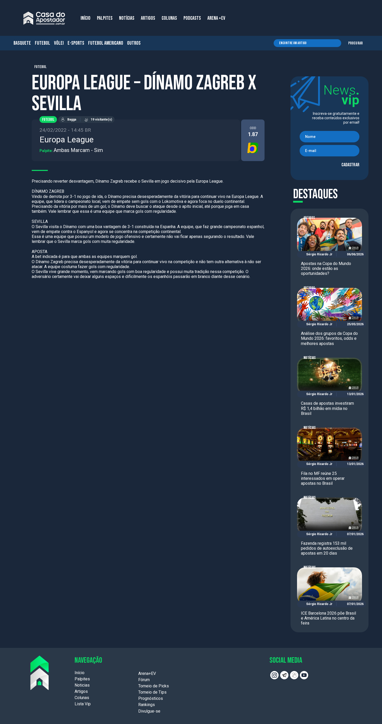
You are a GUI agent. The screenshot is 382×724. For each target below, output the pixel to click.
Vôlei (59, 43)
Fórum (144, 679)
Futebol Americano (105, 43)
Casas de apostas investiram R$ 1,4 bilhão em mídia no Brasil (327, 408)
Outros (134, 43)
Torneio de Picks (153, 685)
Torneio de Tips (152, 692)
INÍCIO (85, 18)
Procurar (355, 43)
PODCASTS (192, 18)
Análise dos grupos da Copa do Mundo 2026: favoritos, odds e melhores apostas (329, 338)
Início (79, 672)
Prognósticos (150, 698)
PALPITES (105, 18)
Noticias (82, 685)
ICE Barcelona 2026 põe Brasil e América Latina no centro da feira (328, 618)
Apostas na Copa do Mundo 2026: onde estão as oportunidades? (326, 268)
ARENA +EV (216, 18)
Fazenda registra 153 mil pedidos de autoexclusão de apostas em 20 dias (327, 548)
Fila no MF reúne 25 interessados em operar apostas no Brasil (323, 478)
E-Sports (76, 43)
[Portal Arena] (44, 18)
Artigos (309, 217)
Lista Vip (83, 703)
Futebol (42, 43)
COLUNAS (169, 18)
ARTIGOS (148, 18)
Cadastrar (350, 165)
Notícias (310, 357)
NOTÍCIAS (126, 18)
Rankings (146, 704)
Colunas (82, 697)
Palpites (82, 678)
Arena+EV (147, 673)
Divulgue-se (149, 711)
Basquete (22, 43)
